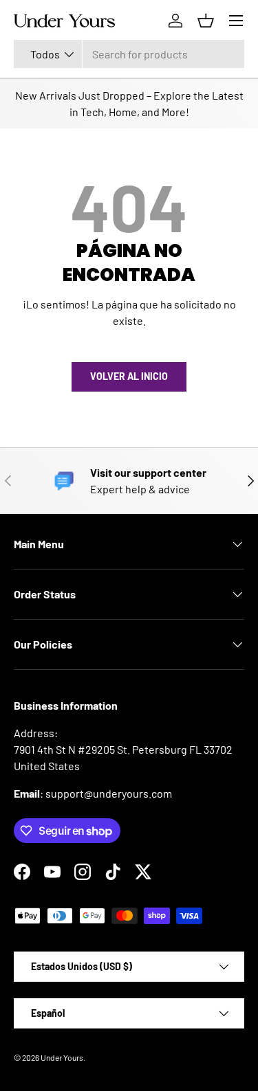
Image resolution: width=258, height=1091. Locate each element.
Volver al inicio (129, 376)
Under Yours (62, 1057)
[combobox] (129, 54)
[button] (206, 20)
